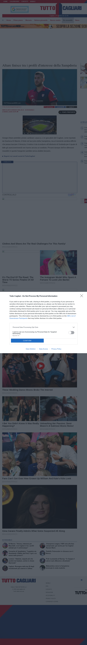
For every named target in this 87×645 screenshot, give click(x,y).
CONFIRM (27, 341)
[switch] (71, 332)
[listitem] (43, 327)
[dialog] (43, 322)
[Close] (82, 296)
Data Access (43, 349)
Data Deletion (31, 349)
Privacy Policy (56, 349)
